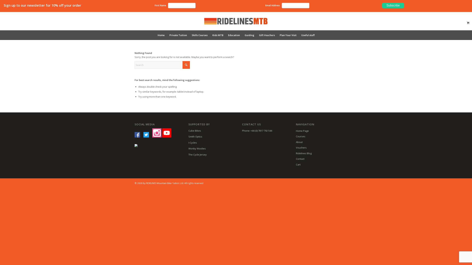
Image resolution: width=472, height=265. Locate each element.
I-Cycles (192, 142)
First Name (160, 5)
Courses (300, 136)
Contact (300, 158)
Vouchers (301, 147)
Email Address (272, 5)
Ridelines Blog (304, 153)
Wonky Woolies (197, 148)
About (299, 142)
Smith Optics (195, 136)
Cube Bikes (194, 130)
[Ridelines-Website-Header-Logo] (236, 23)
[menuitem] (161, 35)
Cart (298, 164)
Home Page (302, 130)
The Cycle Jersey (197, 154)
